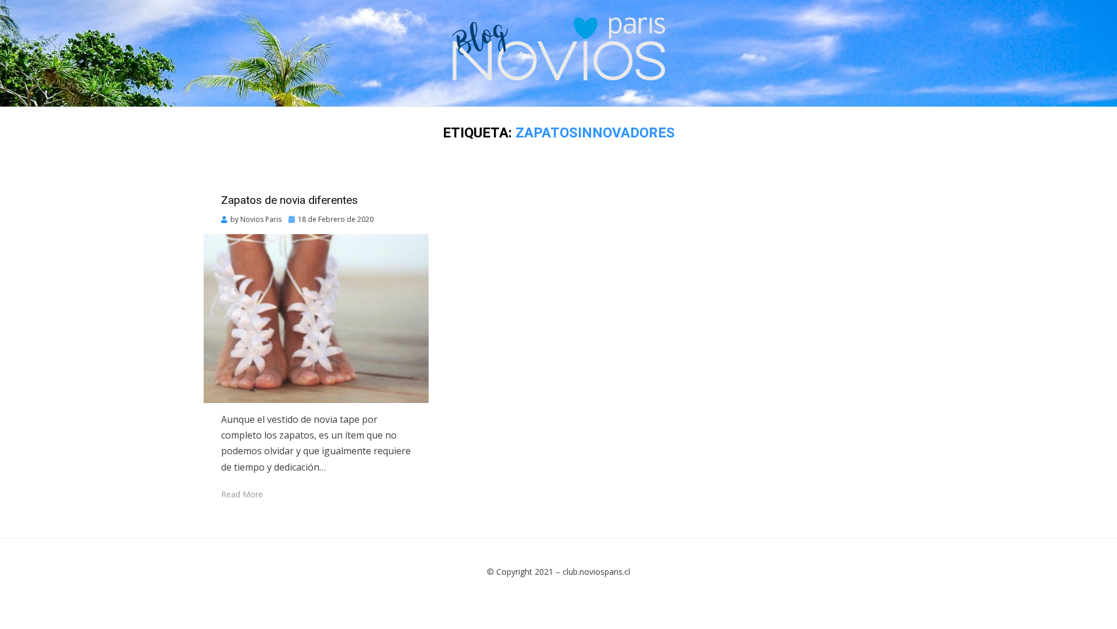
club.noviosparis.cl (596, 571)
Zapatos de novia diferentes (289, 200)
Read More (242, 494)
